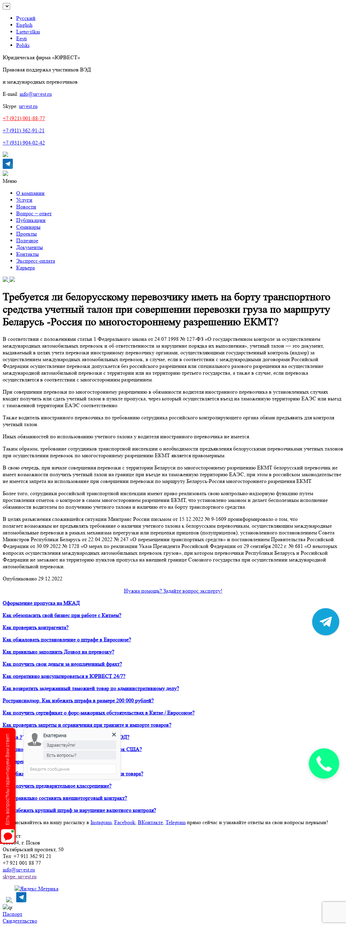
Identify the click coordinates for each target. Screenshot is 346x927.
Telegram (176, 822)
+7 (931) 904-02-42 (24, 142)
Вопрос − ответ (34, 213)
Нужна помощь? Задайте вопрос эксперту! (173, 591)
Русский (25, 18)
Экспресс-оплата (35, 261)
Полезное (27, 240)
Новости (26, 206)
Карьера (25, 267)
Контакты (27, 254)
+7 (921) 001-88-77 (24, 118)
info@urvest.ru (36, 94)
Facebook (124, 822)
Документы (29, 247)
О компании (30, 193)
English (24, 25)
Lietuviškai (28, 31)
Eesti (21, 38)
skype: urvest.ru (19, 876)
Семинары (28, 227)
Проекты (26, 233)
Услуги (24, 200)
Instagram (101, 822)
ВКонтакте (150, 822)
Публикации (31, 220)
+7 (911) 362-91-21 (24, 130)
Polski (22, 45)
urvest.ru (28, 106)
